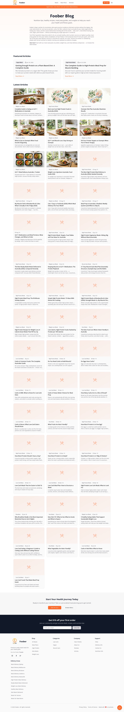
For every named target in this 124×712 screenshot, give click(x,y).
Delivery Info (98, 645)
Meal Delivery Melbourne (18, 667)
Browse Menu (69, 607)
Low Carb (55, 642)
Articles (76, 651)
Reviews (71, 2)
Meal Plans (64, 2)
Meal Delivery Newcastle (18, 677)
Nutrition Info (99, 651)
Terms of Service (92, 707)
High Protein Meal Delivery (18, 680)
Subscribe (76, 628)
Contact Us (98, 648)
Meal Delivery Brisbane (17, 670)
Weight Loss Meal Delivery (18, 686)
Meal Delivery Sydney (17, 664)
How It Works (78, 642)
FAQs (96, 642)
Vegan (55, 645)
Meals (56, 2)
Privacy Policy (83, 707)
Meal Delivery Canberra (17, 673)
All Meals (34, 642)
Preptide (21, 652)
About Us (76, 645)
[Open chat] (119, 707)
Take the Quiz (54, 607)
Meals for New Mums (17, 698)
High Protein (35, 648)
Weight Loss (35, 654)
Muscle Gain (56, 648)
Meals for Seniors (16, 695)
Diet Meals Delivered (17, 692)
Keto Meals (35, 651)
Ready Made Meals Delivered (19, 683)
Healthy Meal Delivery (17, 689)
